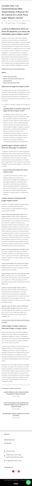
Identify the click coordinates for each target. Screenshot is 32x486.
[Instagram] (13, 471)
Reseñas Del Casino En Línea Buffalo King (13, 69)
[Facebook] (19, 471)
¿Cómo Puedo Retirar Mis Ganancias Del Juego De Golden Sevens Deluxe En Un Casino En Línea (16, 404)
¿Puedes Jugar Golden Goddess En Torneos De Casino (16, 414)
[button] (15, 3)
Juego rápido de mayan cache (11, 82)
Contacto (8, 467)
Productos (7, 443)
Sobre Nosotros (9, 440)
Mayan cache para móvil (10, 76)
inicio (6, 434)
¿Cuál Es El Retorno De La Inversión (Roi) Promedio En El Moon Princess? (16, 393)
